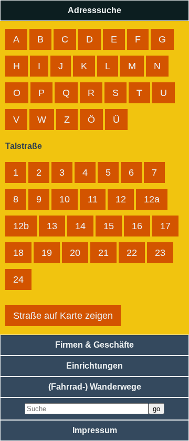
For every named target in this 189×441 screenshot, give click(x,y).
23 (160, 253)
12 (121, 199)
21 (103, 253)
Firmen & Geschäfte (94, 344)
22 (132, 253)
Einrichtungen (94, 365)
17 (165, 226)
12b (21, 226)
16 (137, 226)
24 (18, 279)
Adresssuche (94, 10)
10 (64, 199)
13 (52, 226)
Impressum (94, 430)
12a (152, 199)
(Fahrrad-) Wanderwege (94, 386)
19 (46, 253)
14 (80, 226)
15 (108, 226)
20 (75, 253)
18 (18, 253)
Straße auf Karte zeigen (63, 315)
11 (93, 199)
